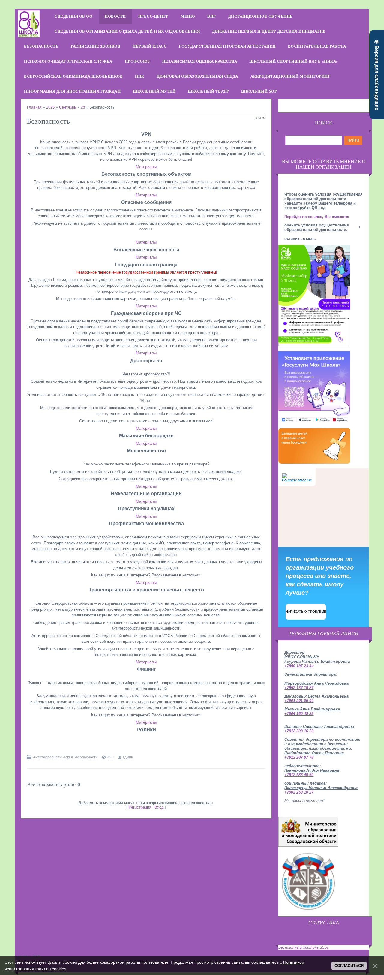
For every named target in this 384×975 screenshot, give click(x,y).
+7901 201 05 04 (299, 700)
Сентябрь (67, 107)
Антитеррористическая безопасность (65, 757)
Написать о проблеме (306, 611)
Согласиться (349, 965)
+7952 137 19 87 (299, 688)
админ (127, 757)
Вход (159, 807)
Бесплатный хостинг (298, 947)
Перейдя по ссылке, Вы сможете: (316, 216)
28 (83, 107)
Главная (34, 107)
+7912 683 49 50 (299, 775)
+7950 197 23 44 (299, 666)
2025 (50, 107)
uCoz (324, 947)
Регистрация (140, 807)
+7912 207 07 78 (299, 757)
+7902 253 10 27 (299, 792)
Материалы (146, 167)
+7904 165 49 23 (299, 713)
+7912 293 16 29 (299, 731)
